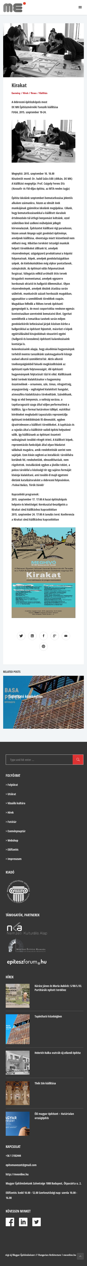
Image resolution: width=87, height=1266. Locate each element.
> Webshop (12, 840)
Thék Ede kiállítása (45, 1083)
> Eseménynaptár (16, 831)
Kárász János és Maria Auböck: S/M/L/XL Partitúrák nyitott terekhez (58, 988)
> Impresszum (14, 859)
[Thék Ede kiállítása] (18, 1093)
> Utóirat (11, 794)
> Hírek (10, 812)
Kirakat (19, 85)
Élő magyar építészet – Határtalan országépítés (54, 1116)
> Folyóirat (12, 785)
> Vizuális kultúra (15, 803)
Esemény (16, 93)
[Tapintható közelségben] (18, 1029)
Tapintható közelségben (25, 696)
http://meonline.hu (17, 1174)
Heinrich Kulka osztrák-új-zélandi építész (58, 1053)
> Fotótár (11, 822)
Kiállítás (43, 93)
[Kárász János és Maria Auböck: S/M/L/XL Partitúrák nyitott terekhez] (18, 996)
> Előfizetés (12, 849)
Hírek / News (30, 93)
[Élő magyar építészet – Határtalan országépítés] (18, 1124)
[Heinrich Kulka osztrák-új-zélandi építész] (18, 1063)
